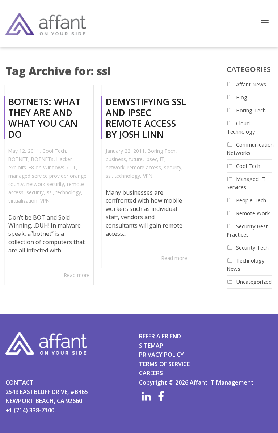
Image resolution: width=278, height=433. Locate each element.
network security (45, 184)
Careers (151, 373)
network (115, 167)
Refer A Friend (160, 336)
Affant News (251, 84)
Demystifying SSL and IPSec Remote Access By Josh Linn (146, 117)
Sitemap (151, 346)
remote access (144, 167)
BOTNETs (42, 159)
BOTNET (18, 159)
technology (68, 192)
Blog (241, 97)
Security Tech (252, 247)
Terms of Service (164, 364)
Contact (19, 382)
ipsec (151, 159)
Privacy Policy (161, 355)
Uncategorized (254, 281)
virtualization (22, 200)
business (116, 159)
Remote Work (253, 213)
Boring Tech (162, 150)
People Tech (251, 200)
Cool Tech (54, 150)
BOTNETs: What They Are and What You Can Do (44, 117)
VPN (45, 200)
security (35, 192)
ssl (50, 192)
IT (74, 167)
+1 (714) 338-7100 (29, 410)
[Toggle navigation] (265, 23)
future (136, 159)
